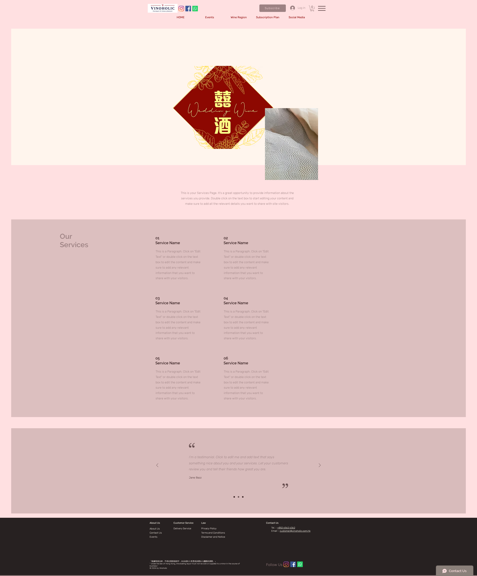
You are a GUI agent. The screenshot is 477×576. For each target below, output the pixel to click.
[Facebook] (188, 8)
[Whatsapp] (195, 8)
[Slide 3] (243, 497)
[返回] (157, 465)
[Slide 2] (238, 497)
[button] (272, 8)
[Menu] (321, 8)
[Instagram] (181, 8)
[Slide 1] (234, 497)
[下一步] (320, 465)
